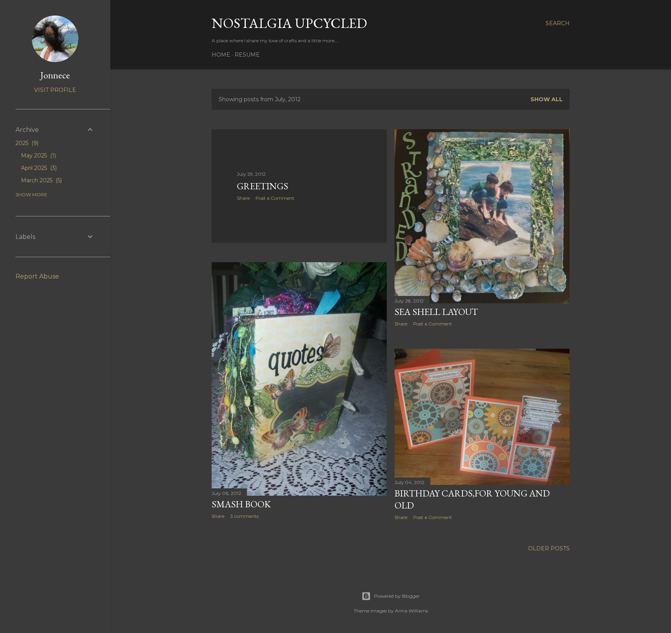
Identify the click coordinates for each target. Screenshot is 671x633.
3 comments (244, 516)
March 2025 (40, 180)
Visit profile (55, 89)
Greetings (262, 186)
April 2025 (38, 167)
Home (221, 54)
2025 (26, 143)
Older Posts (549, 548)
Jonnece (55, 75)
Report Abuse (37, 276)
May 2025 (37, 155)
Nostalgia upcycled (289, 23)
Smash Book (241, 504)
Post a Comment (275, 198)
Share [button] (243, 198)
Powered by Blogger (397, 596)
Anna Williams (411, 611)
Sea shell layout (436, 312)
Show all (546, 99)
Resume (247, 54)
